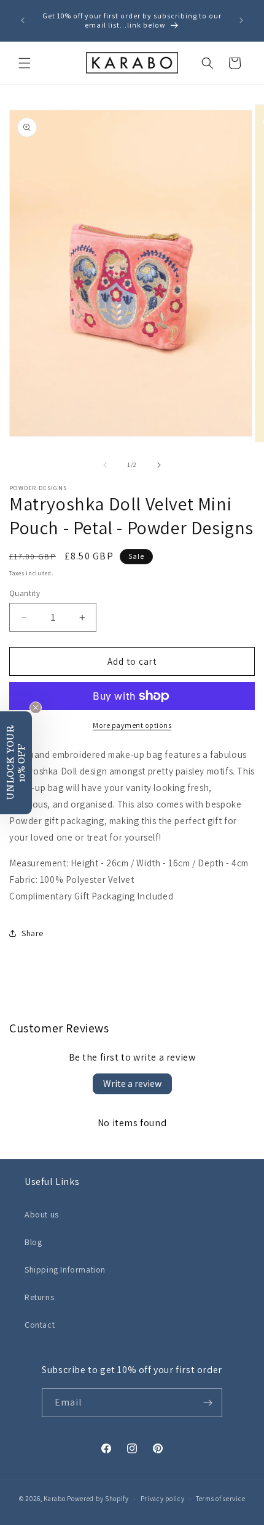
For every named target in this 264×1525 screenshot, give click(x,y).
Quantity (24, 593)
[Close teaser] (35, 708)
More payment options (132, 725)
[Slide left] (104, 465)
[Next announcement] (241, 20)
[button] (24, 63)
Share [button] (32, 933)
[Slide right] (159, 465)
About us (42, 1214)
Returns (39, 1297)
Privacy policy (163, 1498)
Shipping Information (65, 1269)
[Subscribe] (208, 1402)
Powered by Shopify (98, 1498)
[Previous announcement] (22, 20)
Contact (40, 1324)
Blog (33, 1241)
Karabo (54, 1498)
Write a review (132, 1083)
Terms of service (220, 1498)
